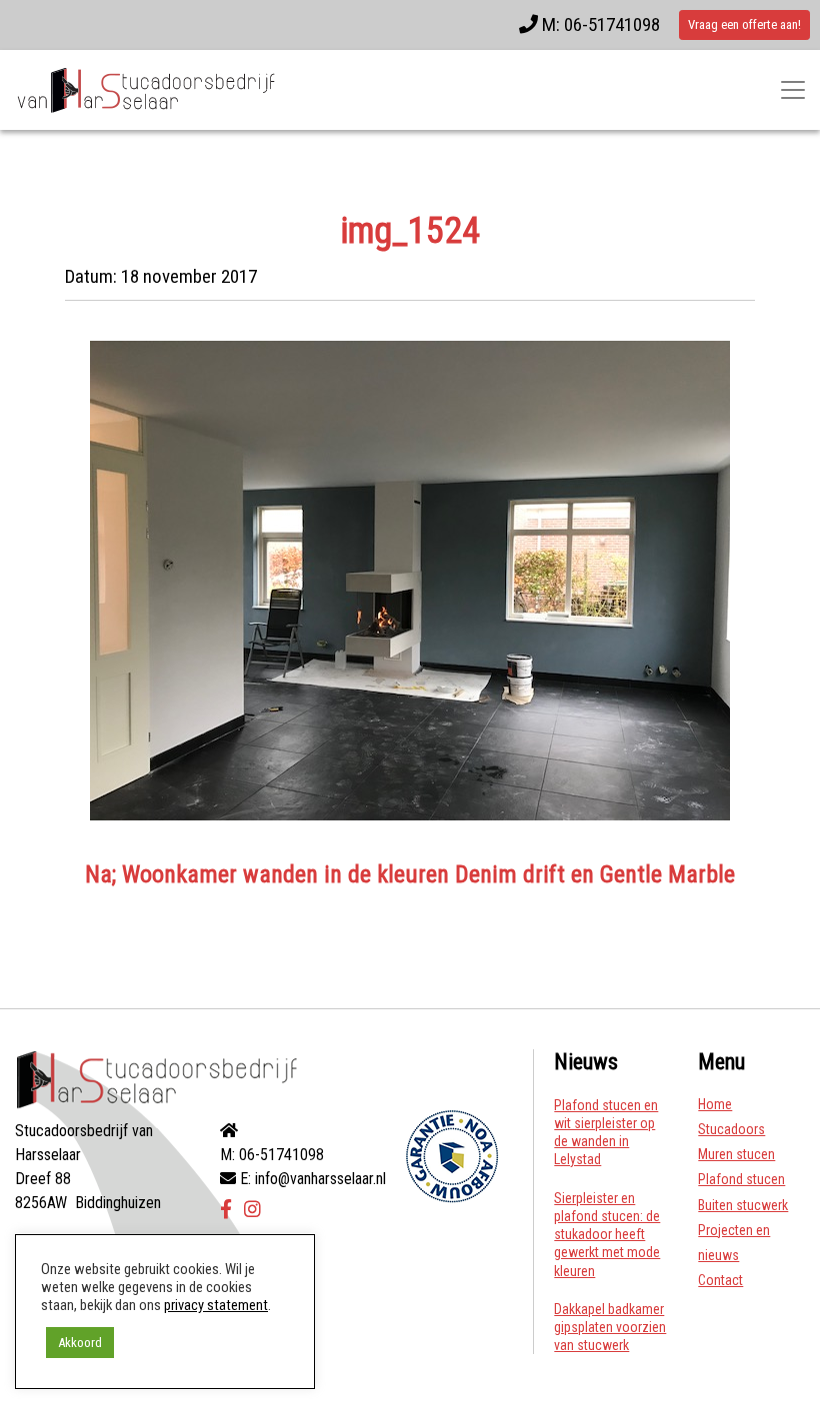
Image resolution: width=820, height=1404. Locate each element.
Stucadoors (731, 1129)
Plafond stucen (741, 1179)
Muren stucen (736, 1154)
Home (715, 1104)
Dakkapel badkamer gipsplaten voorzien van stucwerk (610, 1327)
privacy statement (216, 1305)
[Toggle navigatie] (793, 90)
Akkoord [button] (80, 1342)
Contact (720, 1280)
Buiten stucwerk (743, 1205)
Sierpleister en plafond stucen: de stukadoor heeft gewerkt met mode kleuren (607, 1234)
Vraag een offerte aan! (744, 24)
